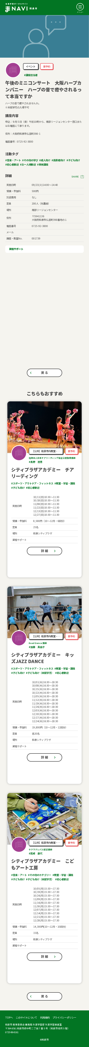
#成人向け (44, 160)
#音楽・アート (13, 160)
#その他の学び (30, 160)
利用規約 (45, 1017)
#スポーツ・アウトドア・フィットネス (32, 483)
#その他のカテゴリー (39, 875)
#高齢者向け (58, 160)
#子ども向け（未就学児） (40, 673)
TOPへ (9, 1017)
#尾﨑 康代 (35, 853)
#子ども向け (73, 160)
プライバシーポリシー (64, 1017)
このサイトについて (26, 1017)
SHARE (75, 176)
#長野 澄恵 (35, 462)
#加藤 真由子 (37, 647)
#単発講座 (42, 164)
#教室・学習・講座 (64, 483)
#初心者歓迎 (12, 164)
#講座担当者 (30, 75)
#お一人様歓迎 (28, 164)
